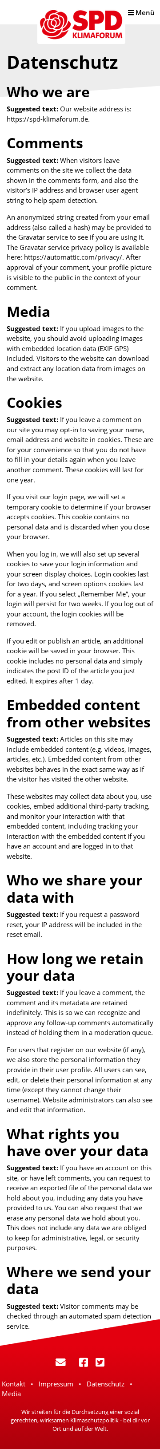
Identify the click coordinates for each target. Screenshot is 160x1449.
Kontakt (13, 1383)
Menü (144, 12)
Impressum (56, 1383)
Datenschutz (105, 1383)
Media (11, 1393)
